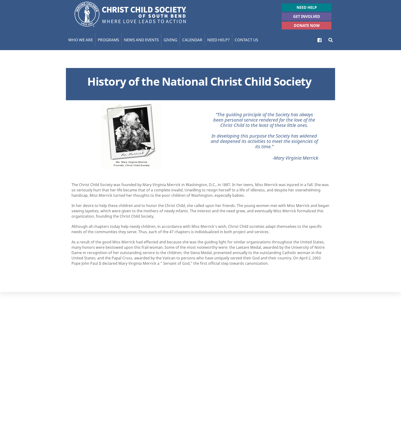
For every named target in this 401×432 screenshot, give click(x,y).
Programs (108, 39)
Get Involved (306, 16)
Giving (170, 39)
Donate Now (307, 25)
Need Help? (218, 39)
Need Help (307, 7)
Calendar (192, 39)
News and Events (141, 39)
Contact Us (246, 39)
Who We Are (80, 39)
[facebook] (319, 39)
